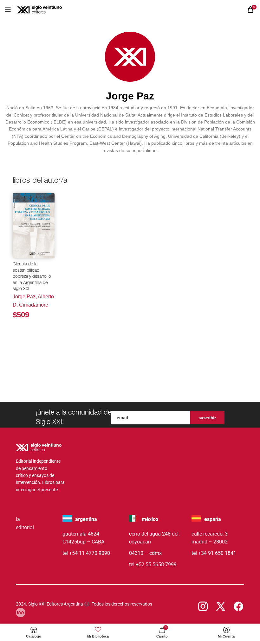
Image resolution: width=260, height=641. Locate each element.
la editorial (25, 523)
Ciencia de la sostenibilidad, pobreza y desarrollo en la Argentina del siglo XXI (32, 276)
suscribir (207, 418)
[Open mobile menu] (8, 9)
